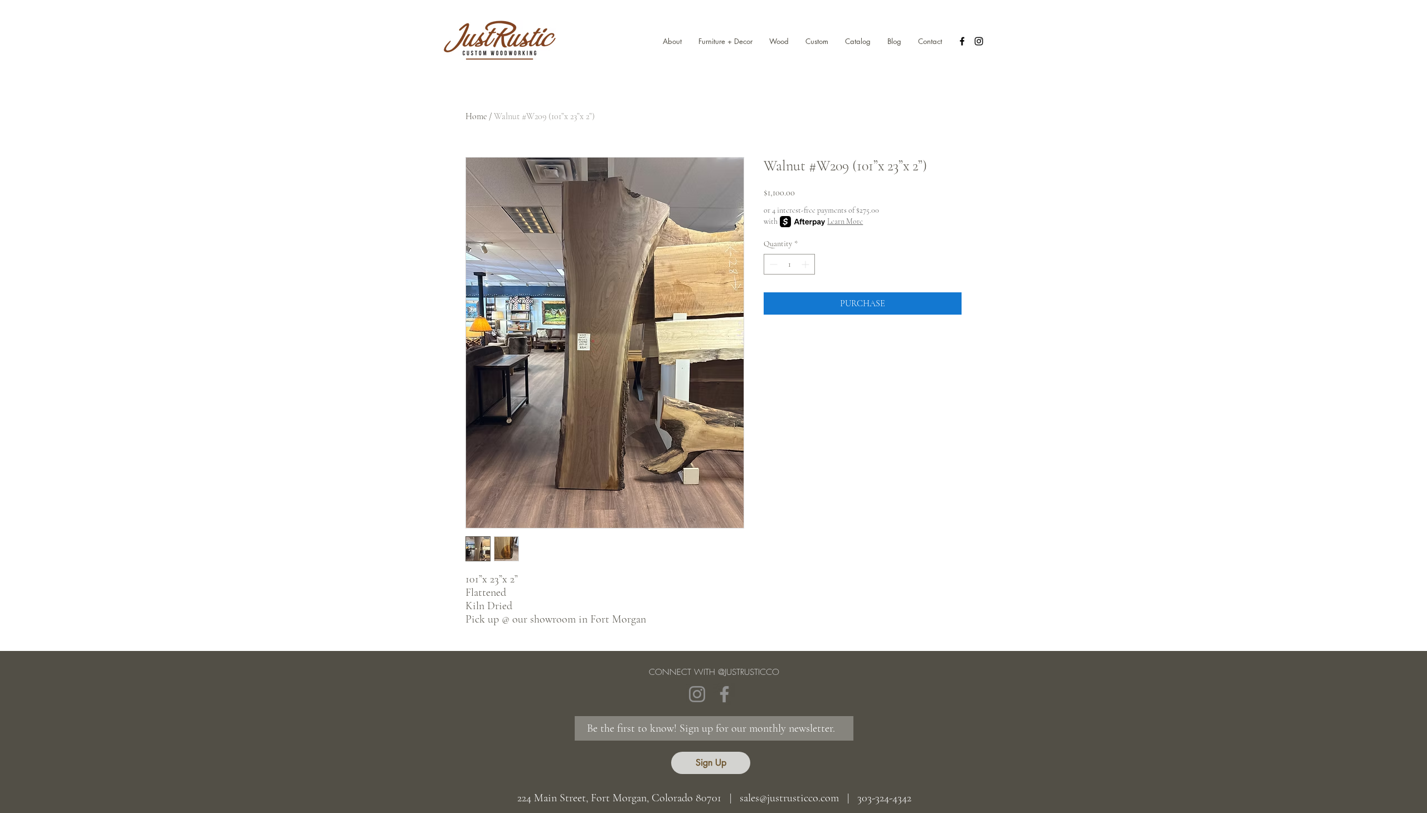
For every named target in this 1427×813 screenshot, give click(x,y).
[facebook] (962, 41)
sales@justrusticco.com (789, 798)
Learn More (845, 221)
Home (476, 116)
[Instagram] (697, 694)
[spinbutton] (789, 264)
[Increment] (806, 264)
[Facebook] (724, 694)
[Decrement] (772, 264)
